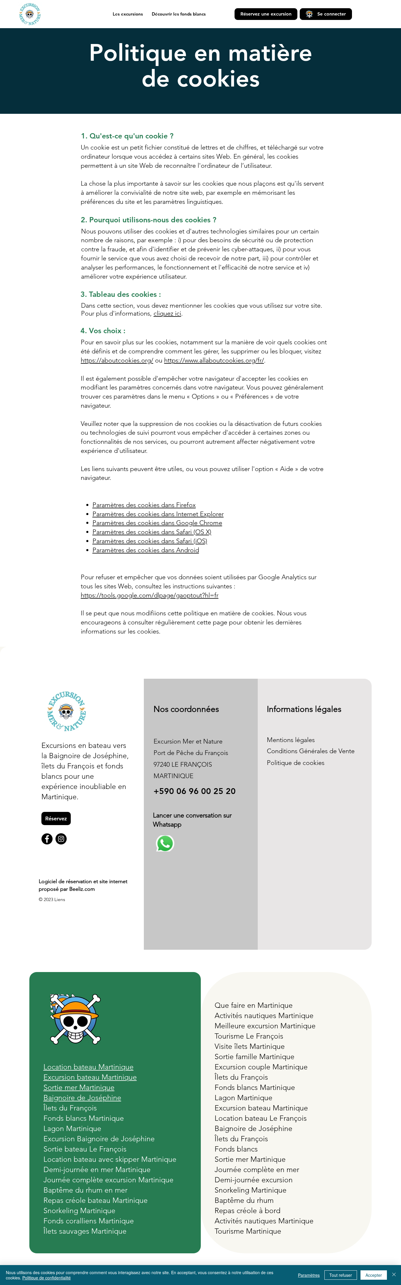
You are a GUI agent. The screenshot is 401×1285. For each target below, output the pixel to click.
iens (61, 899)
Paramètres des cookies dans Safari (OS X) (151, 532)
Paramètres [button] (309, 1275)
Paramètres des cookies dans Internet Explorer (158, 514)
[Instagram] (61, 838)
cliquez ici (167, 313)
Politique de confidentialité (46, 1278)
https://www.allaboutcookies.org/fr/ (214, 360)
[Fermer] (393, 1275)
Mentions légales (291, 740)
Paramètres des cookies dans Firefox (144, 505)
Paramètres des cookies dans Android (145, 550)
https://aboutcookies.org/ (117, 360)
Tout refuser (340, 1275)
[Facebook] (47, 838)
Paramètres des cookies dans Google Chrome (157, 523)
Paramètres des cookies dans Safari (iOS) (149, 541)
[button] (127, 14)
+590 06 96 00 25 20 (195, 791)
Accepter (373, 1275)
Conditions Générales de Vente (311, 751)
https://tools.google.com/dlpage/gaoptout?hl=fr (149, 595)
